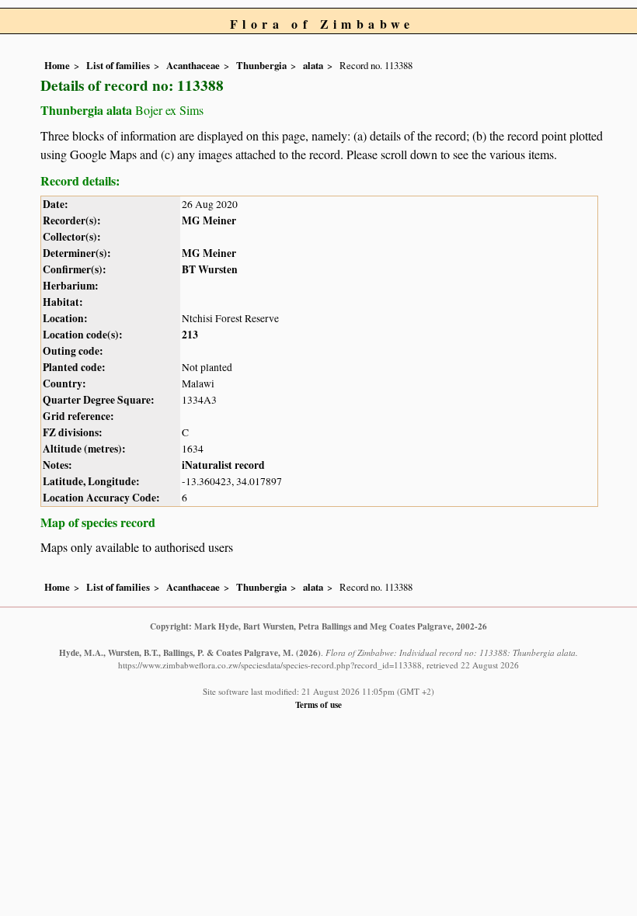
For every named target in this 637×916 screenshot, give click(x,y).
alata (313, 65)
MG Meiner (209, 220)
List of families (118, 65)
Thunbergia (261, 65)
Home (57, 65)
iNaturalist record (223, 465)
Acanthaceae (193, 65)
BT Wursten (210, 269)
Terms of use (318, 704)
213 (190, 334)
